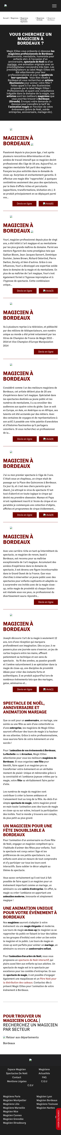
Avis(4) (49, 438)
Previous (5, 1060)
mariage (12, 64)
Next (55, 1060)
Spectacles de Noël (16, 1073)
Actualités (44, 1073)
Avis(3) (49, 290)
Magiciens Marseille (14, 1107)
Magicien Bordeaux (47, 1100)
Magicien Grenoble (13, 1118)
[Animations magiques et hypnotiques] (30, 216)
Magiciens (44, 1069)
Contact (16, 1077)
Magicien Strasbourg (14, 1122)
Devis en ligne (24, 203)
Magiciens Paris (11, 1096)
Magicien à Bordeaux (18, 140)
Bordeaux (9, 1043)
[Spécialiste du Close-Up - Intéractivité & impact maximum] (30, 129)
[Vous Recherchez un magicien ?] (30, 528)
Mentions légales (17, 1081)
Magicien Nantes (46, 1107)
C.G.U (44, 1081)
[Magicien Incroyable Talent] (30, 303)
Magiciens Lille (11, 1103)
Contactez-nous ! (58, 1119)
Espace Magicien (17, 1069)
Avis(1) (49, 689)
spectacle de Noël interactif (33, 960)
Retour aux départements (22, 1037)
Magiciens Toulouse (47, 1103)
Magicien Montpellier (14, 1100)
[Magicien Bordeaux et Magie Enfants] (30, 452)
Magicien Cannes (12, 1115)
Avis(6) (49, 203)
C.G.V (30, 1085)
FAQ (44, 1077)
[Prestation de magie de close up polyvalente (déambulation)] (30, 615)
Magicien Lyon (44, 1096)
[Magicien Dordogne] (30, 364)
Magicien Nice (10, 1111)
